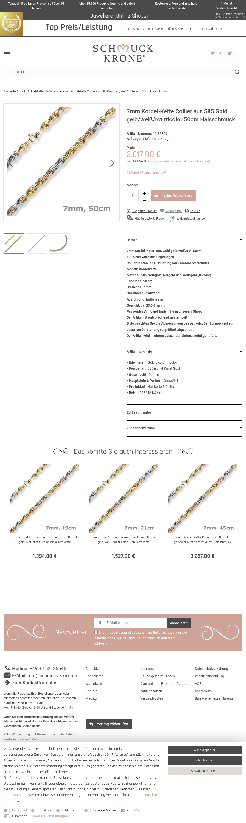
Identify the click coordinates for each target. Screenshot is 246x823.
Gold (23, 91)
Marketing (72, 810)
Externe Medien (105, 810)
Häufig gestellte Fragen (157, 676)
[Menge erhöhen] (144, 193)
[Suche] (237, 72)
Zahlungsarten (151, 691)
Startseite (10, 91)
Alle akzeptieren (205, 750)
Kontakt (92, 691)
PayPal (134, 810)
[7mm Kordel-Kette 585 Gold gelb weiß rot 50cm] (61, 162)
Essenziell (19, 810)
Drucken (195, 211)
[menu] (6, 53)
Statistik (46, 810)
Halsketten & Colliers (44, 91)
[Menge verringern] (144, 200)
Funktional (20, 816)
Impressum (203, 691)
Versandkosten (151, 698)
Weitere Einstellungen (50, 816)
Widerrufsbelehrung (209, 676)
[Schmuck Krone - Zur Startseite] (123, 52)
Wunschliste (218, 53)
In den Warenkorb (176, 195)
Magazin (92, 698)
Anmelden (93, 669)
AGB (198, 683)
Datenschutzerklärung (211, 669)
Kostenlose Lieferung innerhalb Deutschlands (177, 161)
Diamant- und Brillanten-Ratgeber (164, 683)
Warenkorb (235, 53)
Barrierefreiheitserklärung (214, 698)
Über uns (147, 669)
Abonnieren (179, 623)
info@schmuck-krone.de (52, 675)
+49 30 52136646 (48, 668)
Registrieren (94, 676)
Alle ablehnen (205, 760)
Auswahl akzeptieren (205, 771)
